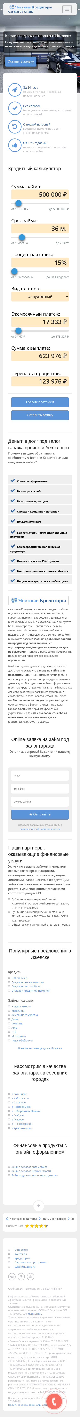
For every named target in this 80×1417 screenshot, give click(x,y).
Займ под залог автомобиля (29, 1167)
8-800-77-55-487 (22, 12)
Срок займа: (24, 220)
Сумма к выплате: (30, 347)
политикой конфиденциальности (40, 828)
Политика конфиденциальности (28, 1405)
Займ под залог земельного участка (34, 1175)
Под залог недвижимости (27, 982)
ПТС (13, 1032)
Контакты (21, 1254)
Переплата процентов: (36, 372)
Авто (14, 1027)
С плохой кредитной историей (30, 990)
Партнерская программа (30, 1262)
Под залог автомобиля (25, 986)
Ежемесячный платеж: (35, 313)
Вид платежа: (25, 287)
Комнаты (17, 1023)
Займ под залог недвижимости (31, 1171)
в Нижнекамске (21, 1124)
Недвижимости (21, 1006)
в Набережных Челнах (25, 1111)
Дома (14, 1019)
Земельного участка (24, 1015)
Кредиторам (22, 1258)
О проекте (21, 1249)
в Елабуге (17, 1115)
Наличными (19, 978)
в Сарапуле (18, 1102)
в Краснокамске (21, 1128)
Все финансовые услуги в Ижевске (40, 1048)
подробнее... (34, 1313)
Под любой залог (22, 1040)
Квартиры (17, 1011)
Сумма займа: (26, 185)
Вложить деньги (25, 1267)
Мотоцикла (18, 1036)
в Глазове (17, 1119)
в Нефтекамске (21, 1107)
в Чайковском (20, 1098)
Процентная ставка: (33, 253)
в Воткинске (19, 1094)
